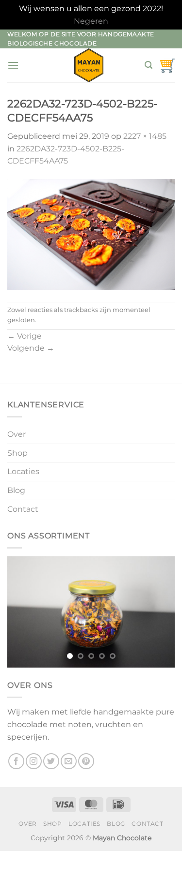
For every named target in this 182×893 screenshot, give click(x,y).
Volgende (30, 348)
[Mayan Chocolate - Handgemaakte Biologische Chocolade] (88, 65)
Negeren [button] (91, 21)
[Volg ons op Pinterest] (86, 761)
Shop (17, 453)
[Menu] (13, 65)
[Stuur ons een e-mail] (69, 761)
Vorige (24, 336)
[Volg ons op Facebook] (16, 761)
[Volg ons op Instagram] (34, 761)
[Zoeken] (148, 65)
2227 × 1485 (144, 136)
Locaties (23, 471)
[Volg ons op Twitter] (51, 761)
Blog (16, 490)
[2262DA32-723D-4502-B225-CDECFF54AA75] (91, 233)
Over (16, 434)
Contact (22, 509)
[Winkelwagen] (167, 65)
